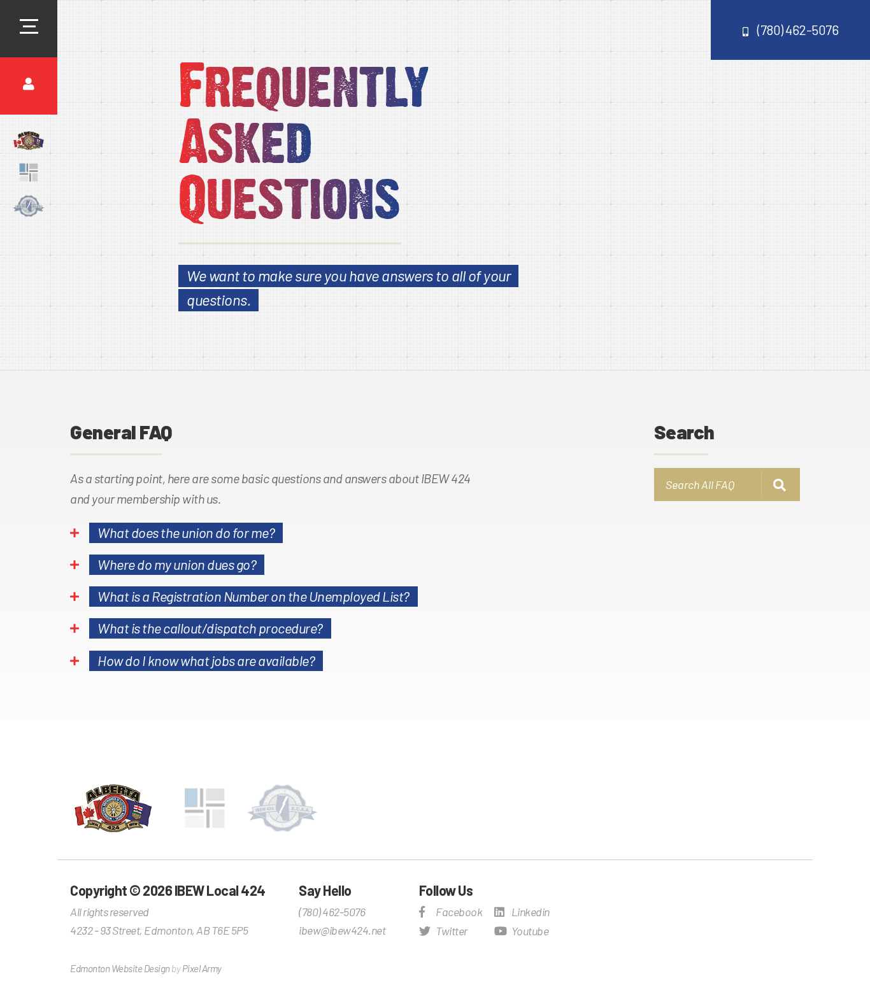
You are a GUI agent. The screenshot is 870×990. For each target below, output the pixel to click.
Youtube (529, 931)
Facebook (458, 912)
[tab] (277, 537)
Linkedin (530, 912)
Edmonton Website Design (120, 968)
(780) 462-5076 (797, 30)
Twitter (450, 931)
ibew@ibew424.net (342, 930)
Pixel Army (202, 968)
